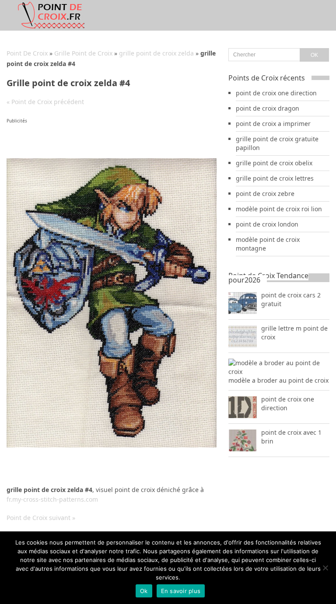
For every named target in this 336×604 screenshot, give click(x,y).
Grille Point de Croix (83, 53)
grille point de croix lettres (275, 178)
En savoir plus (181, 590)
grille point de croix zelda (156, 53)
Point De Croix (27, 53)
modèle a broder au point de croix (278, 380)
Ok (144, 590)
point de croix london (267, 224)
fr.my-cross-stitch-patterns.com (52, 499)
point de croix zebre (265, 193)
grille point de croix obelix (274, 163)
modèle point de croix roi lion (279, 209)
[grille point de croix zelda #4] (112, 445)
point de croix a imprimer (273, 123)
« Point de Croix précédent (45, 102)
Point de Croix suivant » (41, 517)
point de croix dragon (267, 108)
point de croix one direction (276, 93)
